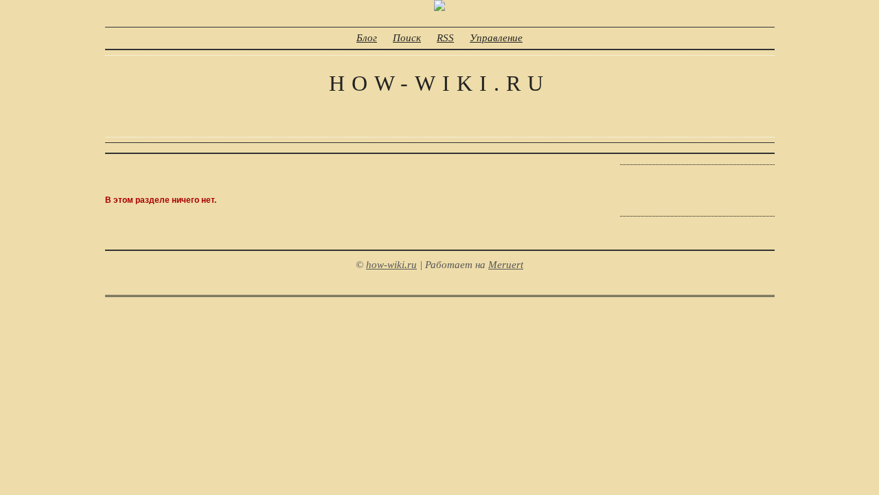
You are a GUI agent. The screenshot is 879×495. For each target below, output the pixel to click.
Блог (366, 37)
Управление (496, 37)
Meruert (505, 264)
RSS (445, 37)
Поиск (407, 37)
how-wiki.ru (439, 83)
